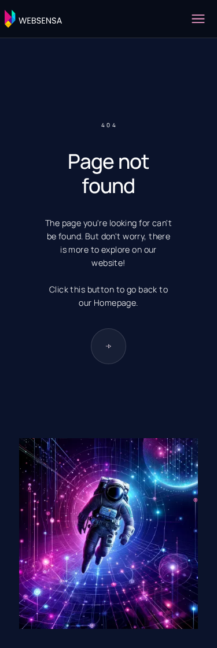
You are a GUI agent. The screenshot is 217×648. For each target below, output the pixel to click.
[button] (198, 19)
